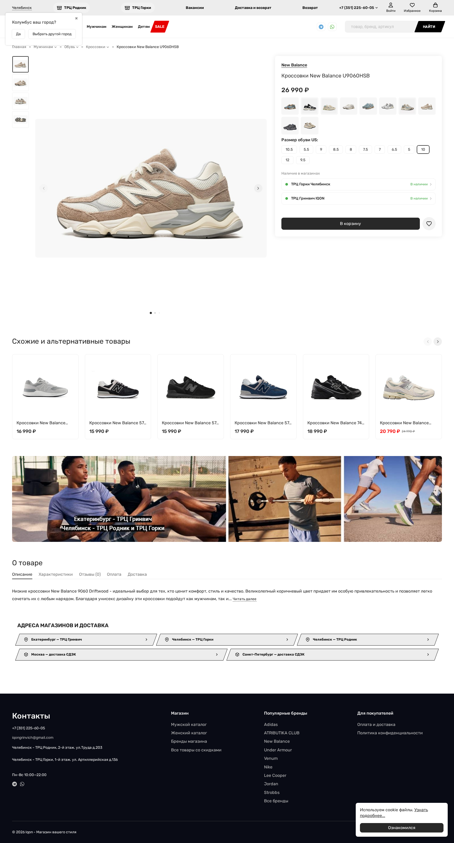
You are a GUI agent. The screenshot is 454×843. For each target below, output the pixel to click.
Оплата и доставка (376, 724)
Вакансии (195, 8)
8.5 (336, 149)
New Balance (294, 64)
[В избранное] (429, 223)
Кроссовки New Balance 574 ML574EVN (263, 423)
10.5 (289, 149)
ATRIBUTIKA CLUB (282, 732)
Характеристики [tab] (56, 574)
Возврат (310, 8)
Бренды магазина (189, 741)
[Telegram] (321, 27)
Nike (268, 767)
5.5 (306, 149)
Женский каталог (189, 732)
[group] (151, 188)
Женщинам (122, 26)
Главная (19, 47)
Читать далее (244, 599)
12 (287, 160)
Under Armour (278, 749)
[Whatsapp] (332, 27)
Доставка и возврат (253, 8)
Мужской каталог (189, 724)
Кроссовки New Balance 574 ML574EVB (117, 423)
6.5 (394, 149)
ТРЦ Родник (75, 8)
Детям (144, 26)
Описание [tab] (22, 574)
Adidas (271, 724)
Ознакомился (401, 827)
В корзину (350, 223)
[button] (151, 313)
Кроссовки (95, 47)
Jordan (271, 783)
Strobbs (272, 792)
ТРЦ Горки (141, 8)
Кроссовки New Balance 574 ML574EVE (190, 423)
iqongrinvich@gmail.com (32, 737)
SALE (159, 26)
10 (423, 149)
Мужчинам (96, 26)
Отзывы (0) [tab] (90, 574)
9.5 (302, 160)
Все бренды (276, 800)
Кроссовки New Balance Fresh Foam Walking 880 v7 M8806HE (43, 423)
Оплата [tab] (114, 574)
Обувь (69, 47)
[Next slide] (258, 188)
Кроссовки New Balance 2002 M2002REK (404, 423)
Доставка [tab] (137, 574)
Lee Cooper (275, 775)
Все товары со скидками (196, 749)
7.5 (365, 149)
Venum (271, 758)
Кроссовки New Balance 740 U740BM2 (335, 423)
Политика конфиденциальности (390, 732)
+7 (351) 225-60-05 (356, 8)
